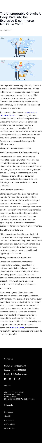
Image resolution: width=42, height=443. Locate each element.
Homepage (8, 412)
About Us (7, 416)
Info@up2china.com (19, 374)
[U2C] (5, 3)
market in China (16, 328)
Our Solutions (9, 424)
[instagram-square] (10, 379)
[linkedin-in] (5, 379)
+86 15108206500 (19, 370)
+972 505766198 (20, 366)
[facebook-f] (15, 379)
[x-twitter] (19, 379)
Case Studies (9, 428)
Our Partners (9, 420)
